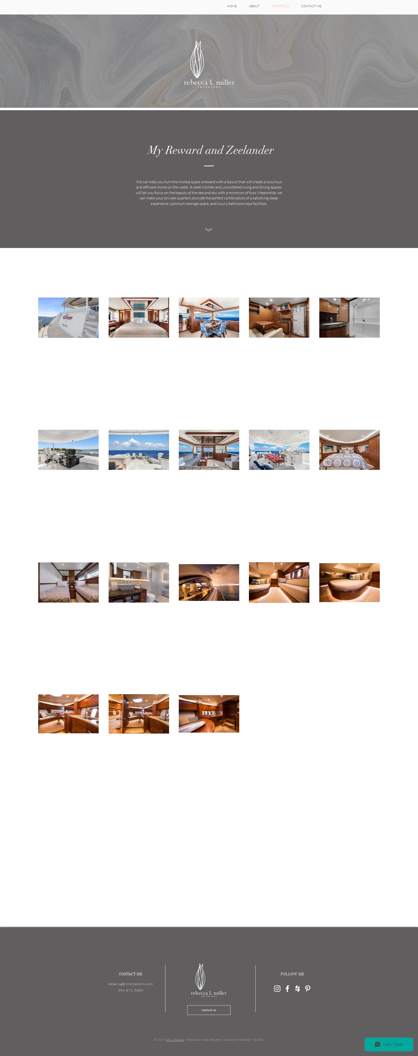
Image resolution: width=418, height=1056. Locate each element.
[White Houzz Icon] (297, 988)
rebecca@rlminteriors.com (130, 984)
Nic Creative (175, 1039)
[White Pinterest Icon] (307, 988)
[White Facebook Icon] (287, 988)
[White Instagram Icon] (277, 988)
